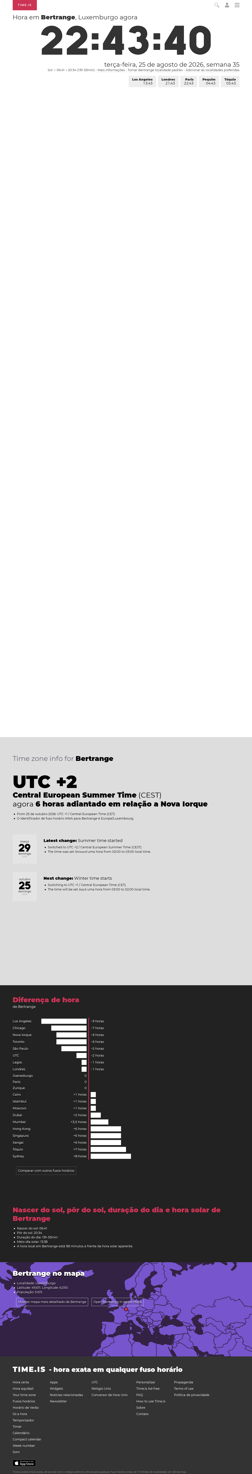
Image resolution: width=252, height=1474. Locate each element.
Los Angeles (142, 81)
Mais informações (111, 70)
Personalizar (145, 1382)
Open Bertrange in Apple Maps (117, 1302)
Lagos (17, 1062)
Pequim (208, 81)
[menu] (237, 6)
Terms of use (184, 1389)
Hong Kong (21, 1129)
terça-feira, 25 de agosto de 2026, (171, 64)
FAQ (139, 1395)
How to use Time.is (150, 1401)
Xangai (18, 1142)
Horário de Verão (26, 1408)
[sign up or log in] (227, 6)
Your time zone (24, 1395)
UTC (16, 1055)
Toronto (18, 1042)
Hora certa (21, 1382)
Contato (142, 1414)
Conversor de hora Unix (110, 1395)
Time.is (25, 5)
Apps (54, 1382)
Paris (189, 81)
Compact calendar (27, 1439)
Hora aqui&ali (23, 1389)
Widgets (56, 1389)
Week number (24, 1446)
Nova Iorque (22, 1035)
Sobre (140, 1408)
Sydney (18, 1156)
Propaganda (183, 1382)
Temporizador (23, 1420)
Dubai (17, 1115)
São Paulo (20, 1049)
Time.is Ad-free (148, 1389)
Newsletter (58, 1401)
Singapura (21, 1136)
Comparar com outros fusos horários (46, 1171)
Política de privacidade (191, 1395)
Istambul (19, 1101)
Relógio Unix (101, 1389)
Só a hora (20, 1414)
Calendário (21, 1433)
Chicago (19, 1028)
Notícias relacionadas (66, 1395)
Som (16, 1452)
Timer (17, 1427)
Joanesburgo (23, 1076)
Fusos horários (24, 1401)
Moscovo (19, 1108)
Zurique (19, 1088)
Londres (168, 81)
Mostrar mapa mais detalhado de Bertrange (52, 1302)
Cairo (17, 1094)
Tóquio (230, 81)
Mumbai (19, 1122)
